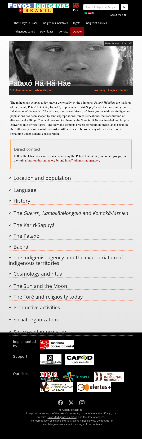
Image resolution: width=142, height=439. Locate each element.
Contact (63, 31)
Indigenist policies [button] (96, 23)
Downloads (47, 31)
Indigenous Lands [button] (24, 31)
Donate (77, 31)
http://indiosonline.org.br (43, 160)
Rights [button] (76, 23)
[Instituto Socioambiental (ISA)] (76, 5)
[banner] (38, 8)
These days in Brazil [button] (25, 23)
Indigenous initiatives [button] (55, 23)
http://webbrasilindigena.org (82, 160)
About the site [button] (118, 14)
